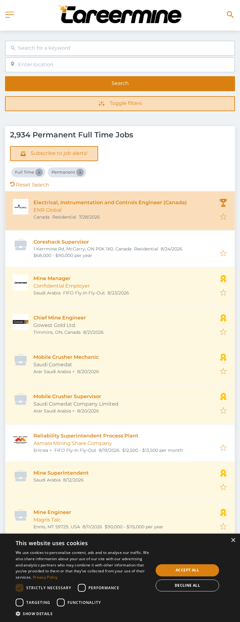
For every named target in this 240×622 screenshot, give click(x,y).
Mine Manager (52, 278)
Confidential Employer (61, 286)
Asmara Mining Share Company (72, 443)
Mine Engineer (52, 512)
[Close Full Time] (39, 172)
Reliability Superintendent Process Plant (85, 436)
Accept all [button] (187, 570)
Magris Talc (47, 520)
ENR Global (47, 210)
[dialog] (120, 578)
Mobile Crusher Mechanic (66, 357)
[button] (82, 613)
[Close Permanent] (80, 172)
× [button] (233, 540)
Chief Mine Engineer (59, 318)
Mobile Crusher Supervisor (67, 396)
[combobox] (120, 48)
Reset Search (32, 185)
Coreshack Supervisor (61, 242)
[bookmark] (223, 217)
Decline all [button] (187, 585)
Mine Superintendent (61, 473)
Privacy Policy (45, 577)
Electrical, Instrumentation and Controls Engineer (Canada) (110, 202)
